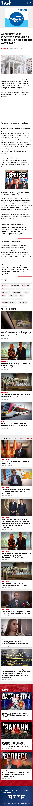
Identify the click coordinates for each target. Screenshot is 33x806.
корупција (5, 285)
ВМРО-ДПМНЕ (17, 292)
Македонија (4, 48)
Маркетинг (16, 790)
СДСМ (4, 295)
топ (29, 289)
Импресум (4, 790)
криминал (19, 299)
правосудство (6, 292)
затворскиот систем (8, 299)
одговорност (15, 285)
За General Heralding (8, 792)
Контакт (26, 790)
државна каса (13, 295)
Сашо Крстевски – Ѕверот (9, 302)
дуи (22, 295)
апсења (27, 292)
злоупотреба (26, 285)
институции (21, 289)
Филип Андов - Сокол (8, 289)
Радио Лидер (6, 3)
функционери (23, 302)
